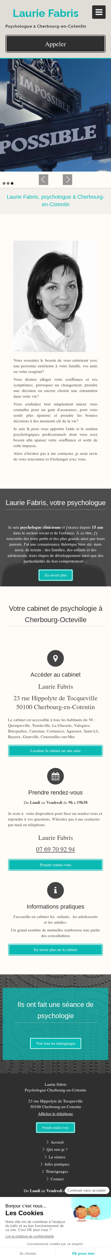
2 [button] (8, 183)
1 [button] (4, 183)
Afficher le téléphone (55, 1113)
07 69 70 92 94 (55, 849)
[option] (55, 115)
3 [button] (12, 183)
